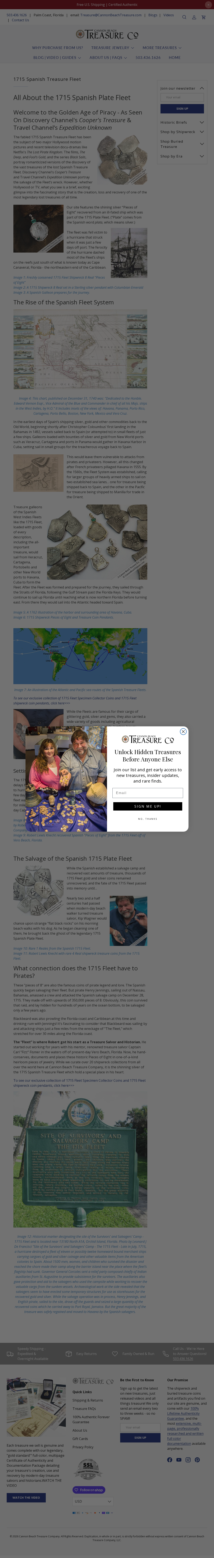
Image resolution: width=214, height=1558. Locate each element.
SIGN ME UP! (147, 806)
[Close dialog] (183, 731)
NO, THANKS (147, 818)
